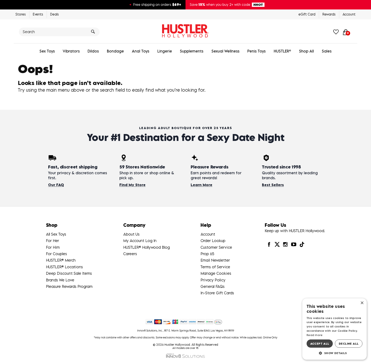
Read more (315, 335)
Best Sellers (273, 185)
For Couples (56, 253)
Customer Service (216, 247)
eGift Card (306, 14)
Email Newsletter (215, 260)
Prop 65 (207, 253)
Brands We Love (60, 280)
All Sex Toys (56, 234)
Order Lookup (213, 240)
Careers (130, 253)
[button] (334, 352)
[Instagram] (285, 244)
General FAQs (213, 286)
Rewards (329, 14)
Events (38, 14)
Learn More (201, 185)
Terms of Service (215, 267)
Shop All (306, 51)
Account (349, 14)
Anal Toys (140, 51)
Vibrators (71, 51)
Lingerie (164, 51)
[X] (277, 244)
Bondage (115, 51)
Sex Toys (47, 51)
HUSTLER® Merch (61, 260)
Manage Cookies (216, 273)
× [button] (361, 303)
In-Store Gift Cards (217, 293)
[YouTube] (293, 244)
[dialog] (334, 329)
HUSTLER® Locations (64, 267)
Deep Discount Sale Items (69, 273)
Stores (20, 14)
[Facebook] (269, 244)
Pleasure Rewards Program (69, 286)
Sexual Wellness (225, 51)
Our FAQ (56, 185)
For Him (53, 247)
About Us (131, 234)
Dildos (93, 51)
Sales (326, 51)
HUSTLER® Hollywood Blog (146, 247)
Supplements (191, 51)
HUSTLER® (282, 51)
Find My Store (132, 185)
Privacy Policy (213, 280)
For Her (52, 240)
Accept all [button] (319, 343)
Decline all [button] (349, 343)
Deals (54, 14)
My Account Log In (140, 240)
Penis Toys (256, 51)
